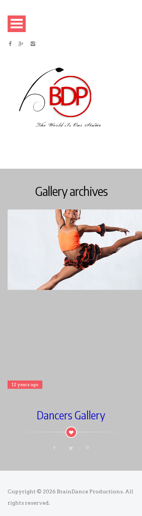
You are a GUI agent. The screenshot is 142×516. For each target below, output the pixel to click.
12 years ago (25, 384)
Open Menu (17, 23)
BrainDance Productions (90, 491)
